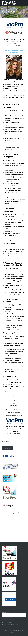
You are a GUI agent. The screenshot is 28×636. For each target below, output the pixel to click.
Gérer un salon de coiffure (12, 122)
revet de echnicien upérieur (14, 415)
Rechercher (5, 441)
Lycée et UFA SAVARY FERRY (9, 3)
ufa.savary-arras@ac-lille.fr (14, 46)
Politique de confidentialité (10, 624)
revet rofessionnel (14, 412)
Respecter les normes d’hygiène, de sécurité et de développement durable (15, 202)
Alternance (8, 309)
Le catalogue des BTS (14, 513)
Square (19, 630)
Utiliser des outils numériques (13, 190)
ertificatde (14, 403)
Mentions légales (7, 622)
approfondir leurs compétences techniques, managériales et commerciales (13, 86)
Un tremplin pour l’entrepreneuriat (14, 367)
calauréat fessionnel (14, 410)
